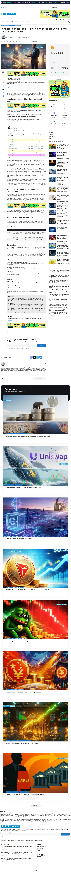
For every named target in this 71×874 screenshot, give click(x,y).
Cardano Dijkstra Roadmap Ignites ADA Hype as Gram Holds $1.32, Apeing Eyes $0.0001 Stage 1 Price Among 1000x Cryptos (59, 309)
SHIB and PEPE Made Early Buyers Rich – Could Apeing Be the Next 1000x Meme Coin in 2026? (59, 299)
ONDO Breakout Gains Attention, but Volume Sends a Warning (62, 171)
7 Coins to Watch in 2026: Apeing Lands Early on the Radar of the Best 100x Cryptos (59, 295)
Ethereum (59, 183)
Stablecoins (20, 689)
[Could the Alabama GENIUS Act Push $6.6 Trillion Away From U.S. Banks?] (35, 773)
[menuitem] (54, 7)
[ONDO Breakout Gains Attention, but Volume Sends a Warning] (52, 171)
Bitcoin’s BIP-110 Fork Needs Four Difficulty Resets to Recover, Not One (63, 162)
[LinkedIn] (62, 19)
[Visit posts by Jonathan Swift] (3, 364)
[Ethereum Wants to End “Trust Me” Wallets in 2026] (35, 517)
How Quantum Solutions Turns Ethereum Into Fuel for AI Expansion (62, 179)
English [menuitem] (55, 7)
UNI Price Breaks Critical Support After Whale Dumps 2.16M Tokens (23, 487)
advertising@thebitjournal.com (32, 318)
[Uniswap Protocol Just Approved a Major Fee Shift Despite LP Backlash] (52, 237)
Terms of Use (21, 350)
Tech (67, 201)
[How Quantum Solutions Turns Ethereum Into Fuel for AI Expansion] (52, 179)
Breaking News (9, 25)
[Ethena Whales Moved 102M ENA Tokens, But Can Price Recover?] (52, 221)
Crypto (65, 158)
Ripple (58, 256)
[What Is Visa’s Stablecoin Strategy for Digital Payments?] (52, 229)
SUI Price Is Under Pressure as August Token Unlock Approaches (63, 205)
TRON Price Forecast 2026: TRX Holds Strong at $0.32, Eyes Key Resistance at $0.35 (27, 589)
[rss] (64, 124)
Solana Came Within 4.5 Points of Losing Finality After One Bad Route (62, 154)
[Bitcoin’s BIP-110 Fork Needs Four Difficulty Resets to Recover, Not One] (52, 163)
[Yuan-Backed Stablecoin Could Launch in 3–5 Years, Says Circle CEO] (35, 670)
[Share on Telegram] (16, 41)
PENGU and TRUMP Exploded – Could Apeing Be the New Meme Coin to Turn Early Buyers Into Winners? (59, 272)
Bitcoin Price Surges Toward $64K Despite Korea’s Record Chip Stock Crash (63, 261)
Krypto (64, 150)
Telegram (10, 319)
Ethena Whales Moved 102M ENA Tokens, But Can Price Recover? (63, 220)
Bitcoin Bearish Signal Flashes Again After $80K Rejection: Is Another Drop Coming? (28, 436)
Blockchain (63, 157)
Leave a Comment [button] (39, 378)
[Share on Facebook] (7, 41)
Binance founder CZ (16, 333)
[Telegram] (63, 19)
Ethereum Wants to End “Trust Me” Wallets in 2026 (19, 538)
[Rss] (65, 19)
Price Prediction (17, 25)
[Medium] (45, 364)
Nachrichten (59, 150)
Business (28, 840)
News (68, 158)
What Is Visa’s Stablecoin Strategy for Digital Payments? (62, 229)
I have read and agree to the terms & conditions (18, 348)
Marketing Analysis (61, 175)
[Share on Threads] (19, 41)
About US (40, 844)
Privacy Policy (42, 350)
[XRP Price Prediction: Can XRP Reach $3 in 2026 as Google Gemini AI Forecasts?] (52, 253)
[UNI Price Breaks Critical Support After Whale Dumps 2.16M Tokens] (35, 466)
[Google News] (58, 19)
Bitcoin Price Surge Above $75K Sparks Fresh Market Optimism (22, 743)
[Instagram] (60, 19)
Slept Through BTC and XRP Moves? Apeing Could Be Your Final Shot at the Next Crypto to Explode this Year (59, 291)
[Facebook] (54, 19)
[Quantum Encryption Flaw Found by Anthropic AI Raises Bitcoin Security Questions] (52, 197)
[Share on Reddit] (13, 41)
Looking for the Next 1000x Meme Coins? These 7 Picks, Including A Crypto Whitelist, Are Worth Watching (58, 281)
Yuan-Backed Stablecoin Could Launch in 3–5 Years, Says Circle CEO (23, 692)
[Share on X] (10, 41)
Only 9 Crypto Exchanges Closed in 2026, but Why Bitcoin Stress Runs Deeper (63, 245)
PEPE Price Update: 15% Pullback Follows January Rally (20, 641)
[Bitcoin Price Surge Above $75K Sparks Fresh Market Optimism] (35, 721)
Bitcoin (3, 25)
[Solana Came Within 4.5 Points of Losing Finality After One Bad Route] (52, 154)
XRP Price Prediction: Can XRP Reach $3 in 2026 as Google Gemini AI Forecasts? (63, 252)
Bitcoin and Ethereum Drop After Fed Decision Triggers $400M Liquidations (63, 212)
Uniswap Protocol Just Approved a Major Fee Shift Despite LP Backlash (63, 237)
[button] (69, 22)
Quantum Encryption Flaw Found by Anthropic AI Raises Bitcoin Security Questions (63, 197)
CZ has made (10, 247)
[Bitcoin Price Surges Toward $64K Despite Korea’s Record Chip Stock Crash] (52, 261)
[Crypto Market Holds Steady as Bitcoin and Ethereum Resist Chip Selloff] (52, 189)
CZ (13, 164)
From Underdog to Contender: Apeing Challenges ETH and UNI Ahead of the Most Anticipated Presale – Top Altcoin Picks (58, 314)
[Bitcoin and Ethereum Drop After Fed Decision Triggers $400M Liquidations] (52, 212)
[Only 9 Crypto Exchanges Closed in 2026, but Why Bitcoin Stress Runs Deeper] (52, 246)
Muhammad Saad (15, 79)
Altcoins (59, 157)
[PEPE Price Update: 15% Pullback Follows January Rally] (35, 619)
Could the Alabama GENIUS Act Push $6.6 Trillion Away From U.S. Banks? (25, 794)
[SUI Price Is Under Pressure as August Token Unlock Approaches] (52, 205)
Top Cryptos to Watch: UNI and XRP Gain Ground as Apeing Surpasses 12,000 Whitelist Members (59, 286)
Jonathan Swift (11, 37)
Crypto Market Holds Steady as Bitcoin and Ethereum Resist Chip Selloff (63, 188)
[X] (56, 19)
